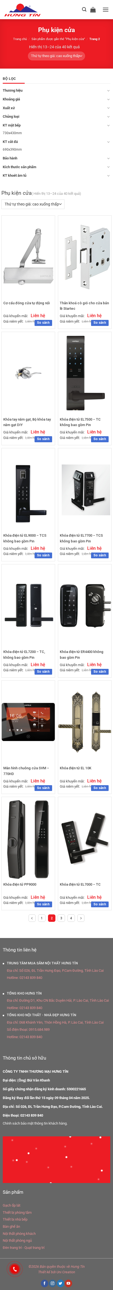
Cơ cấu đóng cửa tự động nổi (26, 303)
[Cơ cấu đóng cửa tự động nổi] (28, 256)
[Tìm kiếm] (84, 9)
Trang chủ (20, 39)
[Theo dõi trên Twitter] (60, 1283)
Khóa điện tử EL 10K (75, 768)
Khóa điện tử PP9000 (19, 884)
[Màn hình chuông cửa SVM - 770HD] (28, 722)
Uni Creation (65, 1272)
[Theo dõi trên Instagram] (52, 1283)
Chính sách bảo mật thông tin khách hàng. (35, 1123)
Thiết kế (44, 1272)
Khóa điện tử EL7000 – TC (80, 884)
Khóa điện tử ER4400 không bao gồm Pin (81, 654)
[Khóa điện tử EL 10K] (84, 722)
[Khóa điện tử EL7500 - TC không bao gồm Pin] (84, 373)
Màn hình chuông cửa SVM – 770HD (26, 771)
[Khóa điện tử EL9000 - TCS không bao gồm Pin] (28, 489)
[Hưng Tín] (29, 9)
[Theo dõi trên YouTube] (68, 1283)
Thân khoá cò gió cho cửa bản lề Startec (84, 306)
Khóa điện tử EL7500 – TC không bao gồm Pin (80, 422)
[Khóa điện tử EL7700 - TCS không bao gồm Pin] (84, 489)
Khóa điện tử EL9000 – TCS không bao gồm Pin (24, 538)
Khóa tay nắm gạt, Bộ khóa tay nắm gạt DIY (27, 422)
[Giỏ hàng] (94, 10)
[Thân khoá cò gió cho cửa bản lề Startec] (84, 257)
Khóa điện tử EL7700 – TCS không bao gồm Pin (81, 538)
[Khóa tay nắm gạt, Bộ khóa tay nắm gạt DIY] (28, 373)
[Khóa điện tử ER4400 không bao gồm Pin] (84, 605)
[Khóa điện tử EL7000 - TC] (84, 838)
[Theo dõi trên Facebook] (44, 1283)
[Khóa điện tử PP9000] (28, 838)
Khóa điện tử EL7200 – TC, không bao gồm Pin (24, 654)
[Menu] (105, 9)
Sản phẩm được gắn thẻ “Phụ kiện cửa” (58, 39)
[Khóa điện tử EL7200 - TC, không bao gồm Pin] (28, 605)
